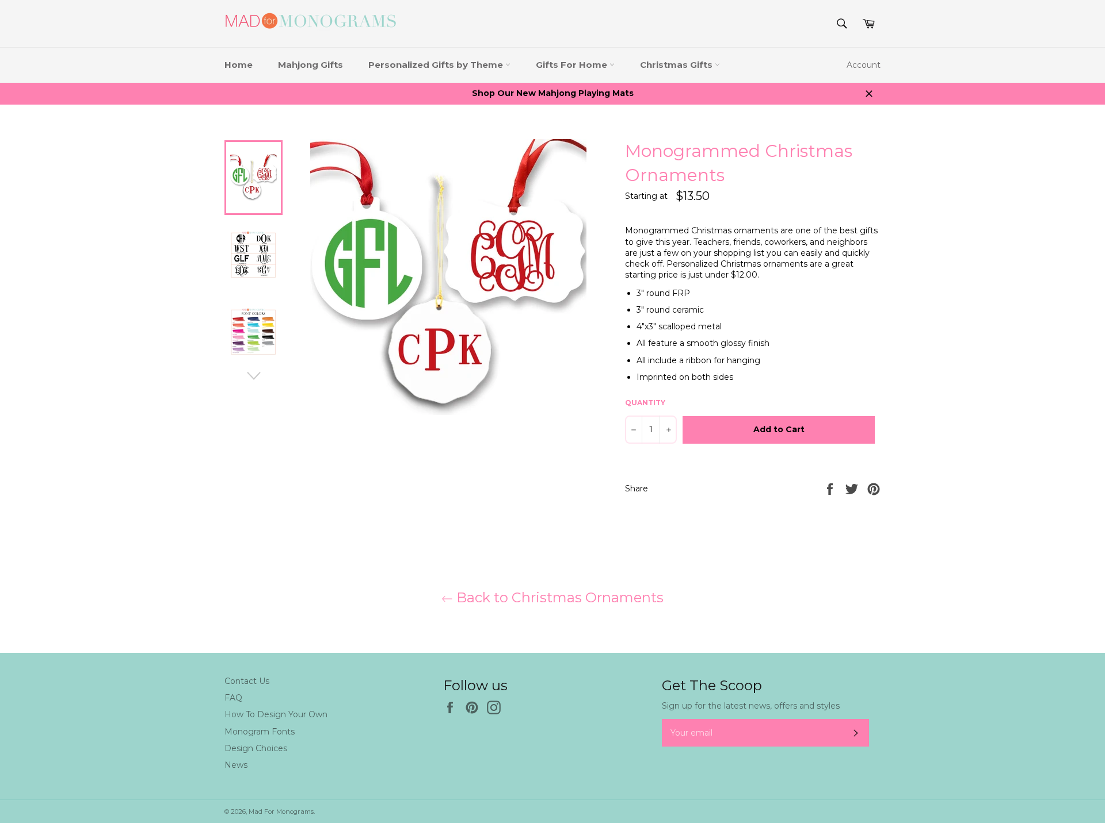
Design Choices (255, 748)
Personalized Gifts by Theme (436, 64)
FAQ (233, 698)
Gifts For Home (572, 64)
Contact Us (246, 681)
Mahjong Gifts (310, 64)
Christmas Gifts (677, 64)
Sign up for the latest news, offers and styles (751, 706)
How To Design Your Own (275, 714)
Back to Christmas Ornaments (558, 597)
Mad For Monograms (281, 811)
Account (864, 65)
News (235, 765)
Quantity (645, 402)
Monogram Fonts (259, 731)
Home (238, 64)
